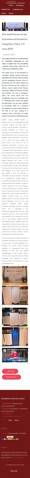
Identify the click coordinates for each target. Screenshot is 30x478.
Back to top (14, 471)
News (10, 420)
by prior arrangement (16, 457)
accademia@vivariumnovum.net (12, 416)
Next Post (10, 371)
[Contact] (6, 5)
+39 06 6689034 (7, 414)
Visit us (4, 447)
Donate (4, 428)
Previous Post (11, 377)
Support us (4, 433)
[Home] (2, 5)
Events (16, 420)
